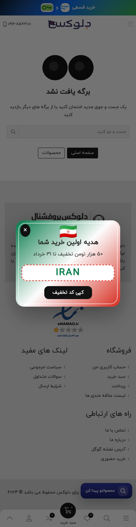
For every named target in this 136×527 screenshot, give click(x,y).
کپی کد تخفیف (68, 292)
